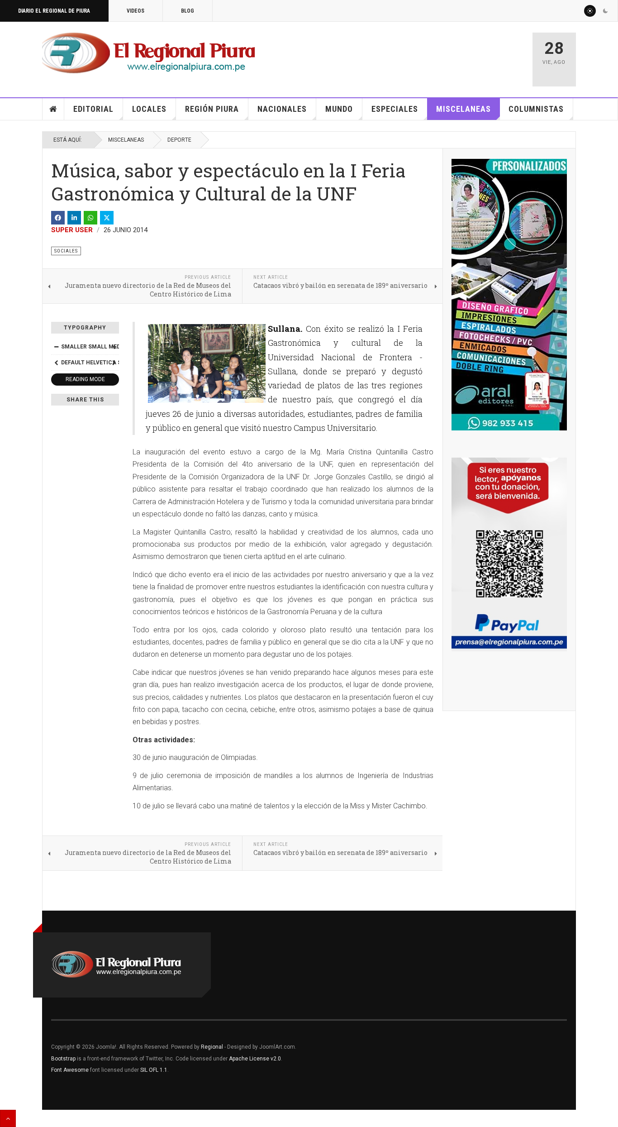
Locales (149, 109)
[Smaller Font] (56, 347)
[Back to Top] (8, 1118)
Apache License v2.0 (255, 1058)
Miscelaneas (463, 109)
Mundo (339, 109)
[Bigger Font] (114, 347)
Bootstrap (63, 1058)
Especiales (394, 109)
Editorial (93, 109)
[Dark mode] (605, 11)
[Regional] (148, 53)
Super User (72, 230)
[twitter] (107, 217)
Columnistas (536, 109)
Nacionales (282, 109)
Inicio (53, 109)
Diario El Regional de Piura (54, 11)
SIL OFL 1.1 (153, 1070)
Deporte (179, 140)
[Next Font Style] (114, 363)
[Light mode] (590, 11)
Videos (135, 11)
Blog (187, 11)
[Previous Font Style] (56, 363)
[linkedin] (74, 217)
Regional (212, 1047)
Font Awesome (70, 1070)
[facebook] (58, 217)
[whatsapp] (90, 217)
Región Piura (212, 109)
